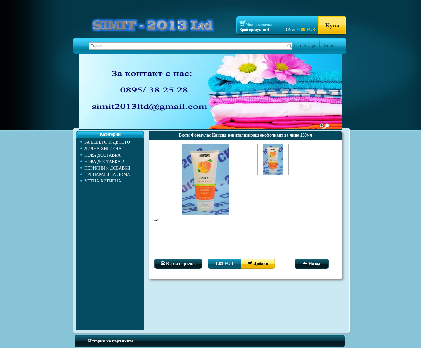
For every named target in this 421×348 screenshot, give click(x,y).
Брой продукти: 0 (254, 29)
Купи (332, 25)
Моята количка (259, 25)
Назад (313, 263)
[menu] (110, 161)
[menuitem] (110, 142)
